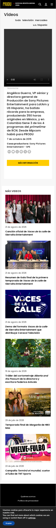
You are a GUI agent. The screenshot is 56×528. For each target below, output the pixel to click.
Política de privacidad (28, 500)
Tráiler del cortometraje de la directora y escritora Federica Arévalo (26, 379)
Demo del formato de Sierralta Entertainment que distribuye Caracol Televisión (26, 330)
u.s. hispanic (40, 25)
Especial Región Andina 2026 (25, 4)
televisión (28, 20)
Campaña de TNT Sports (27, 472)
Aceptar (9, 523)
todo (18, 20)
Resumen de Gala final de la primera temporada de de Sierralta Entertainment (26, 280)
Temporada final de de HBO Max (27, 426)
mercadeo (41, 20)
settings (31, 518)
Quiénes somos (28, 496)
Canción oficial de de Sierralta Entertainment (28, 233)
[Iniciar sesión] (45, 4)
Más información (28, 162)
